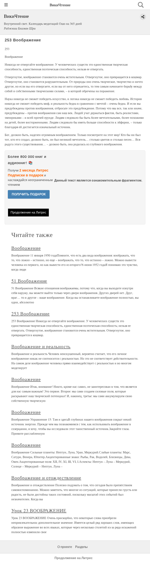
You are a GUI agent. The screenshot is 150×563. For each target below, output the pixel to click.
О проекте (64, 547)
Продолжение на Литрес (28, 212)
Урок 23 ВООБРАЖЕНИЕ (38, 510)
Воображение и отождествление (46, 478)
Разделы (81, 547)
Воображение (26, 248)
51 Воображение (29, 281)
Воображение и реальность (41, 346)
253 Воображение (30, 313)
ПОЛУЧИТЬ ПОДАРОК (29, 194)
